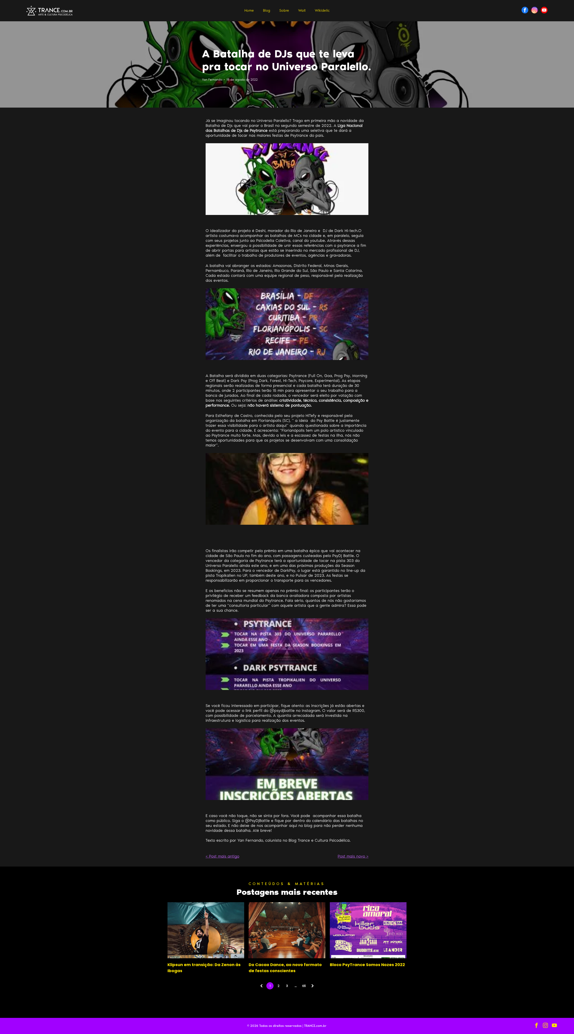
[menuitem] (249, 10)
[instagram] (534, 11)
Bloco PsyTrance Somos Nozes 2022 (367, 964)
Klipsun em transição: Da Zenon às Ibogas (204, 967)
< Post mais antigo (222, 856)
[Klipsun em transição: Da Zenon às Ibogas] (205, 930)
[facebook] (525, 11)
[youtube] (544, 11)
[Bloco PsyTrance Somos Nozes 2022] (368, 930)
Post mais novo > (353, 856)
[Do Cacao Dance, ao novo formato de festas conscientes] (287, 930)
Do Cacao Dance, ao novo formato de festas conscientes (285, 967)
